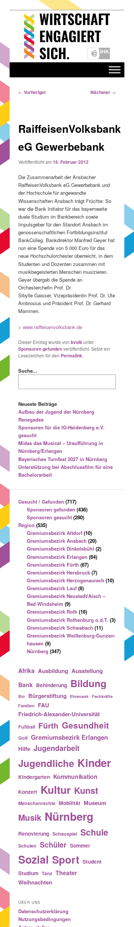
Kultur (56, 789)
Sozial (33, 859)
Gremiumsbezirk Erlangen (57, 556)
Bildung (88, 683)
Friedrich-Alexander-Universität (59, 714)
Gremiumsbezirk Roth (52, 611)
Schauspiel (64, 833)
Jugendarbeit (57, 748)
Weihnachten (35, 882)
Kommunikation (75, 776)
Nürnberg (37, 651)
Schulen (27, 845)
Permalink (71, 355)
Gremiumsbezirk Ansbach (57, 540)
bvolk (76, 342)
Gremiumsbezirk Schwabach (60, 627)
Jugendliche (46, 763)
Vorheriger (32, 92)
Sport (65, 859)
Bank (25, 684)
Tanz (47, 873)
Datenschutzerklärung (43, 911)
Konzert (27, 791)
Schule (94, 832)
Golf (23, 738)
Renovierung (33, 833)
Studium (28, 873)
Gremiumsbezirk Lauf (52, 588)
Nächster (103, 92)
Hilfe (24, 749)
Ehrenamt (79, 696)
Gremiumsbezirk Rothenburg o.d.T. (67, 619)
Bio (21, 696)
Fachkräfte (102, 696)
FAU (43, 705)
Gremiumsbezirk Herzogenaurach (65, 580)
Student (92, 861)
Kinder (94, 762)
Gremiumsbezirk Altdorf (54, 532)
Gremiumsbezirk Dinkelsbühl (60, 548)
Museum (95, 803)
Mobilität (69, 803)
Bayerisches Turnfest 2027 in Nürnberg (62, 459)
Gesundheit (85, 725)
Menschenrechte (36, 803)
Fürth (48, 725)
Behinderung (51, 685)
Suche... (27, 370)
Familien (26, 705)
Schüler (53, 844)
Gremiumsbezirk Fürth (53, 564)
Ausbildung (53, 671)
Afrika (26, 670)
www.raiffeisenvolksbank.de (52, 327)
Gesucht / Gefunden (41, 501)
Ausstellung (87, 671)
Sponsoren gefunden (40, 348)
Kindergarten (34, 776)
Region (26, 525)
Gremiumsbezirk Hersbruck (58, 572)
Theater (66, 872)
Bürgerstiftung (47, 696)
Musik (29, 817)
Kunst (86, 790)
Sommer (80, 845)
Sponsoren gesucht (49, 517)
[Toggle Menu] (115, 69)
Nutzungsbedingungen (44, 919)
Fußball (26, 726)
